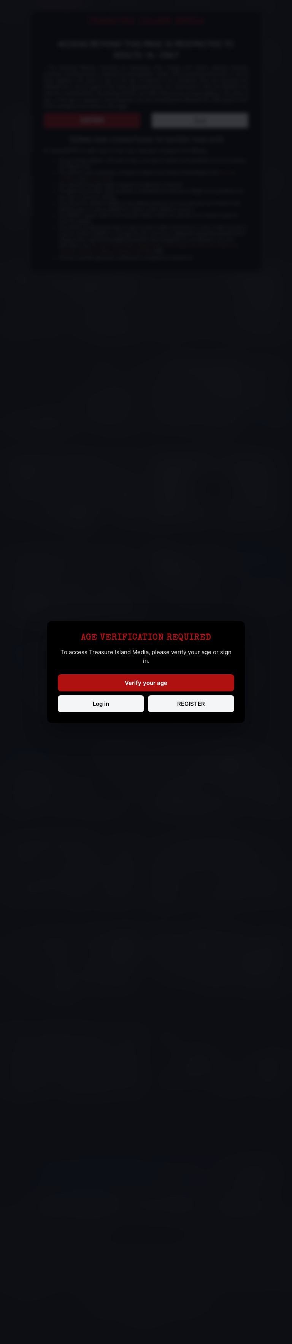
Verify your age (146, 682)
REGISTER (191, 703)
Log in (101, 703)
